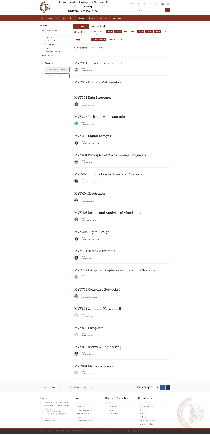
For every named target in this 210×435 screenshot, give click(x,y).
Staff (72, 18)
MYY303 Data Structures (93, 97)
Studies (81, 18)
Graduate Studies (48, 44)
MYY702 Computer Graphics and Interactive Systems (114, 270)
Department (61, 18)
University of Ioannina (147, 420)
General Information (52, 34)
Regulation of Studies (52, 41)
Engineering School (146, 424)
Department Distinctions (85, 420)
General (47, 48)
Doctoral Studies (47, 55)
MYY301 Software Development (98, 63)
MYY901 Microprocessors (93, 366)
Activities (103, 18)
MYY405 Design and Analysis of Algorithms (107, 213)
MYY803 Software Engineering (97, 347)
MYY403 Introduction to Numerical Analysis (108, 174)
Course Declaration (146, 406)
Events (112, 410)
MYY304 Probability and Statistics (100, 117)
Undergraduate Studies (50, 30)
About (139, 4)
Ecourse (142, 410)
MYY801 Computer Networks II (97, 308)
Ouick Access (116, 18)
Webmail (143, 417)
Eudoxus (143, 413)
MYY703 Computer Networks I (97, 289)
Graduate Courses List (52, 51)
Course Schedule (146, 403)
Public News (81, 406)
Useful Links (155, 4)
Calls (79, 417)
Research (92, 18)
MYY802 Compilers (89, 328)
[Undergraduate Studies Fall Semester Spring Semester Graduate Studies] (57, 69)
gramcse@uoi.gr (50, 420)
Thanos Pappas (147, 430)
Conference (114, 413)
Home (133, 4)
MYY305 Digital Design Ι (92, 136)
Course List (48, 37)
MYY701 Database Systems (94, 251)
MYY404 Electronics (90, 193)
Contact (146, 4)
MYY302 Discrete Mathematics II (99, 82)
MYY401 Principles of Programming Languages (110, 155)
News (50, 18)
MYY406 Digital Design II (93, 232)
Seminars (113, 406)
